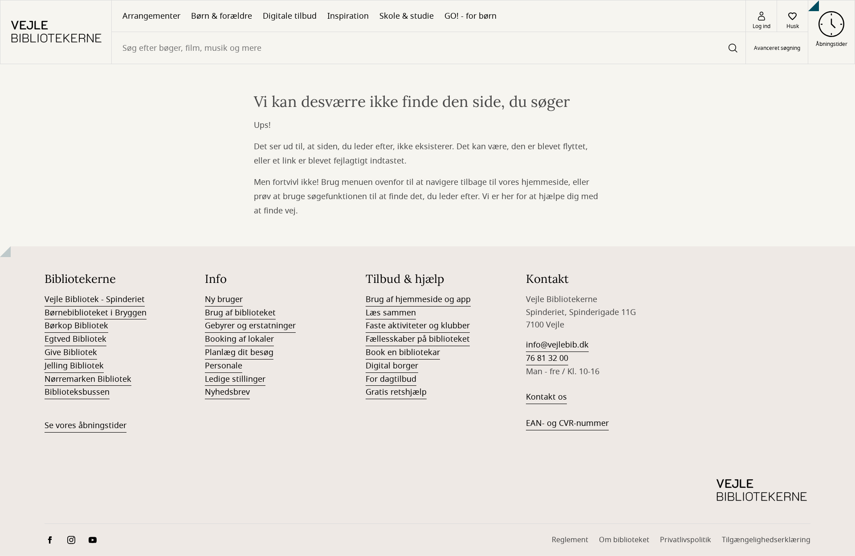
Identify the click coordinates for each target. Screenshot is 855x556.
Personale (223, 366)
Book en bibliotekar (403, 352)
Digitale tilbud (290, 16)
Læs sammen (391, 313)
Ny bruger (224, 299)
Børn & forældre (221, 16)
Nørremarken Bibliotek (88, 379)
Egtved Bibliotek (75, 339)
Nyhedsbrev (227, 392)
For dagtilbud (391, 379)
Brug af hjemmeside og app (418, 299)
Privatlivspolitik (685, 540)
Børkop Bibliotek (76, 325)
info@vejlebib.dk (557, 345)
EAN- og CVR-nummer (567, 423)
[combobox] (428, 48)
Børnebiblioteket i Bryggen (96, 313)
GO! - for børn (470, 16)
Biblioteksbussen (77, 392)
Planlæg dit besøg (239, 352)
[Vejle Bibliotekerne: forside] (55, 32)
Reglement (570, 540)
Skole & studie (406, 16)
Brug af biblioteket (240, 313)
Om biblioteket (624, 540)
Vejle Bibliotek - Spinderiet (95, 299)
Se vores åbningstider (85, 425)
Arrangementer (151, 16)
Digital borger (392, 366)
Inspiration (348, 16)
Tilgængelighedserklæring (766, 540)
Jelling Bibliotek (74, 366)
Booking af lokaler (239, 339)
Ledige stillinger (235, 379)
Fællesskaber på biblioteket (418, 339)
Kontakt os (546, 397)
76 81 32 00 (547, 358)
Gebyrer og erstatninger (250, 325)
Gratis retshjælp (396, 392)
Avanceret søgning (777, 48)
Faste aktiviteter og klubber (418, 325)
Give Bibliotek (71, 352)
